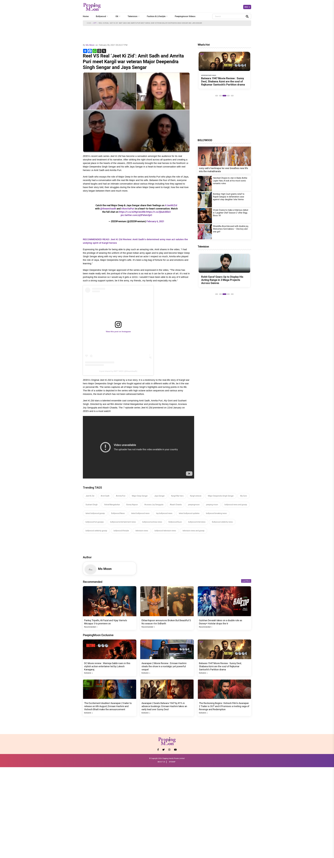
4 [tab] (228, 95)
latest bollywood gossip (95, 513)
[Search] (247, 16)
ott (116, 16)
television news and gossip (193, 531)
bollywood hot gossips (95, 522)
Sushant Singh (92, 505)
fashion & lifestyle (156, 16)
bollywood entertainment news (123, 522)
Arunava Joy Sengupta (153, 505)
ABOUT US (161, 762)
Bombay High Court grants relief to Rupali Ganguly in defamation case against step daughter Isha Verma (228, 197)
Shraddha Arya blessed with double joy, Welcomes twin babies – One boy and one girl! (231, 229)
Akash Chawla (176, 505)
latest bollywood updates (189, 513)
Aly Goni (243, 496)
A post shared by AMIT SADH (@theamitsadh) (118, 371)
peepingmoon (194, 505)
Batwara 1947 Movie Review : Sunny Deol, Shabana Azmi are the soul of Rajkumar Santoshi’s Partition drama (223, 81)
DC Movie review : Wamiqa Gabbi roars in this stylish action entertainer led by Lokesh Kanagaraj (107, 666)
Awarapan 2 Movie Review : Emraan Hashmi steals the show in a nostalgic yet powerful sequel (164, 666)
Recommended (90, 627)
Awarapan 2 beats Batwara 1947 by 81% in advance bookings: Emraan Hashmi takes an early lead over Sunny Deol (164, 706)
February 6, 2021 (155, 221)
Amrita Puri (120, 496)
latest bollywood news (140, 513)
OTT (94, 23)
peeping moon (212, 505)
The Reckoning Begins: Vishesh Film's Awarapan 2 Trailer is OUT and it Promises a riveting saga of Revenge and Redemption (224, 706)
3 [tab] (224, 95)
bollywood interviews (196, 522)
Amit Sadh (105, 496)
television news (141, 531)
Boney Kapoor (132, 505)
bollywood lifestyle (121, 531)
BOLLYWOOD (205, 140)
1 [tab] (216, 95)
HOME (89, 23)
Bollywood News (118, 513)
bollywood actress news (152, 522)
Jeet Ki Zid (90, 496)
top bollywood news (164, 513)
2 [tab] (220, 95)
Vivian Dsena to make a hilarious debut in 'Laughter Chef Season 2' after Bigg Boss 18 (230, 213)
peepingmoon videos (185, 16)
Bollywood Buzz (175, 522)
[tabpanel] (224, 70)
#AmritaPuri (128, 208)
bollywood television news (165, 531)
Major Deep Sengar (140, 496)
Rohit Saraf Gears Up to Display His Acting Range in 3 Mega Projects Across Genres (222, 280)
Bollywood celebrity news (222, 522)
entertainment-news (208, 75)
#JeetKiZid (171, 205)
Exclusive (87, 673)
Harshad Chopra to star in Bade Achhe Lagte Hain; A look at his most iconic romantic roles (230, 181)
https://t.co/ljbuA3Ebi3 (158, 211)
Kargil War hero (177, 496)
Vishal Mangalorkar (112, 505)
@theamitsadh (108, 208)
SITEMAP (172, 762)
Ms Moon (90, 45)
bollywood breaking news (216, 513)
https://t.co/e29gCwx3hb (132, 211)
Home (86, 16)
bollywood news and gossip (236, 505)
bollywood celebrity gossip (96, 531)
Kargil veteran (195, 496)
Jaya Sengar (159, 496)
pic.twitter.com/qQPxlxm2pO (136, 215)
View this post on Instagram (118, 331)
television (132, 16)
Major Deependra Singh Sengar (221, 496)
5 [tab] (232, 95)
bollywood (101, 16)
